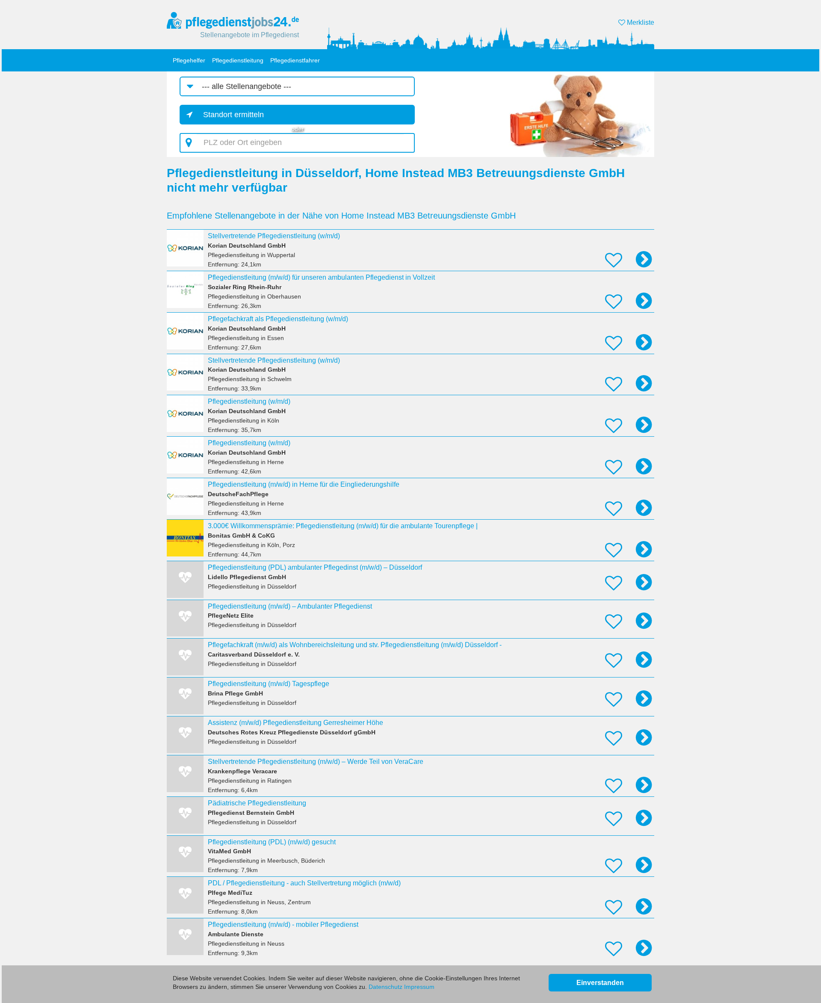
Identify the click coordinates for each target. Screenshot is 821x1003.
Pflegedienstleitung (237, 60)
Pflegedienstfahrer (295, 60)
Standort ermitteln (233, 114)
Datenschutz (385, 986)
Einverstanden (600, 982)
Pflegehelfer (189, 60)
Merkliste (639, 22)
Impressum (419, 986)
